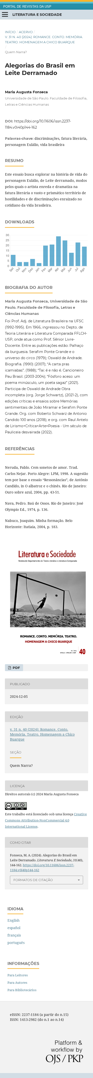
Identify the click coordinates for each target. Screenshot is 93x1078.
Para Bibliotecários (21, 990)
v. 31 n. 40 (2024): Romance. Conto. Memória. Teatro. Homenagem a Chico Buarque (44, 39)
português (16, 942)
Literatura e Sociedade (37, 14)
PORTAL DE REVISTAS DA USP (27, 6)
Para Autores (17, 982)
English (13, 920)
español (13, 927)
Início (10, 32)
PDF (16, 668)
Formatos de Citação (33, 880)
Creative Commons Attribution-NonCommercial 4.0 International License (46, 820)
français (14, 935)
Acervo (26, 32)
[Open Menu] (5, 15)
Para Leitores (17, 975)
